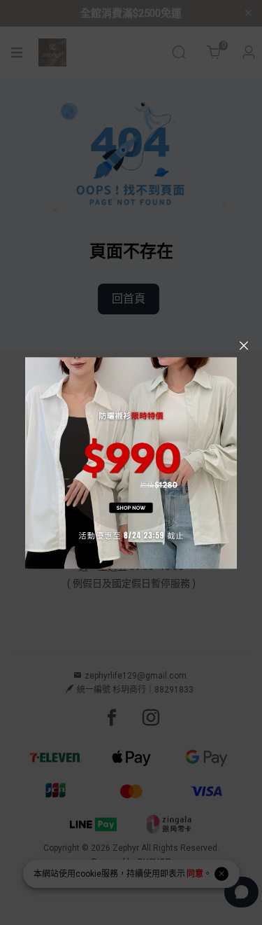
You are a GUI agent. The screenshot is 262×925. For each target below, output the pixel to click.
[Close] (244, 345)
